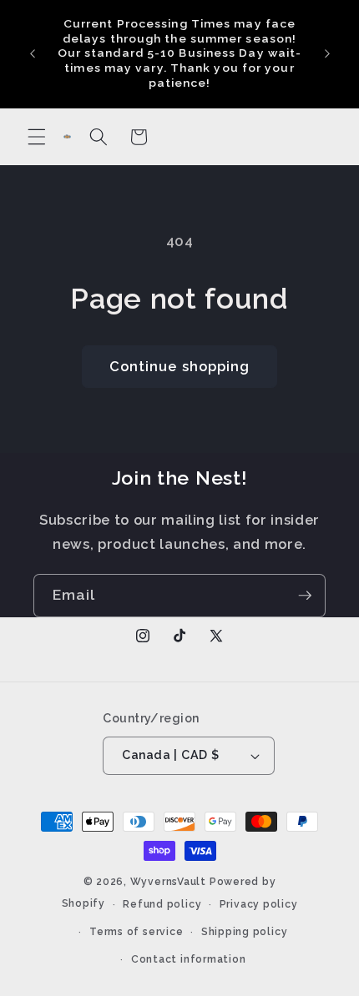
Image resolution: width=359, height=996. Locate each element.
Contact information (188, 959)
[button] (37, 137)
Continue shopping (179, 366)
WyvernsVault (170, 882)
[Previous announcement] (32, 53)
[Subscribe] (305, 595)
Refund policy (162, 904)
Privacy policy (259, 904)
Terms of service (136, 932)
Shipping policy (244, 932)
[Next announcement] (327, 53)
